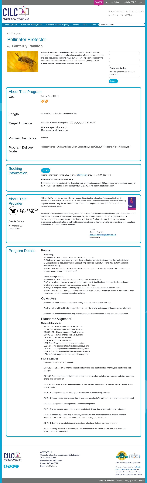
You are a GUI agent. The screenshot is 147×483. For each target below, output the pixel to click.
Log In (141, 2)
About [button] (93, 25)
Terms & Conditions (106, 481)
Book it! (113, 81)
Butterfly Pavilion (27, 46)
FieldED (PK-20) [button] (10, 25)
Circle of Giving (112, 2)
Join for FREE (130, 2)
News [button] (85, 25)
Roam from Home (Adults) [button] (31, 25)
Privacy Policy (123, 481)
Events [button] (76, 25)
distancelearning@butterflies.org (103, 235)
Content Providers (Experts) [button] (57, 25)
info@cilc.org (82, 175)
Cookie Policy (138, 481)
